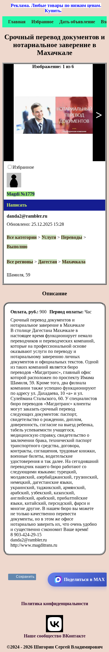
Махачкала (73, 261)
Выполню (17, 246)
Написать (17, 204)
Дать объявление (77, 21)
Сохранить (25, 577)
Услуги (49, 237)
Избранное (42, 21)
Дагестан (47, 261)
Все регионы (20, 261)
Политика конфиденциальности (54, 603)
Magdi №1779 (21, 193)
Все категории (22, 237)
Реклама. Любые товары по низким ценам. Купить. (56, 8)
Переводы (71, 237)
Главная (17, 21)
